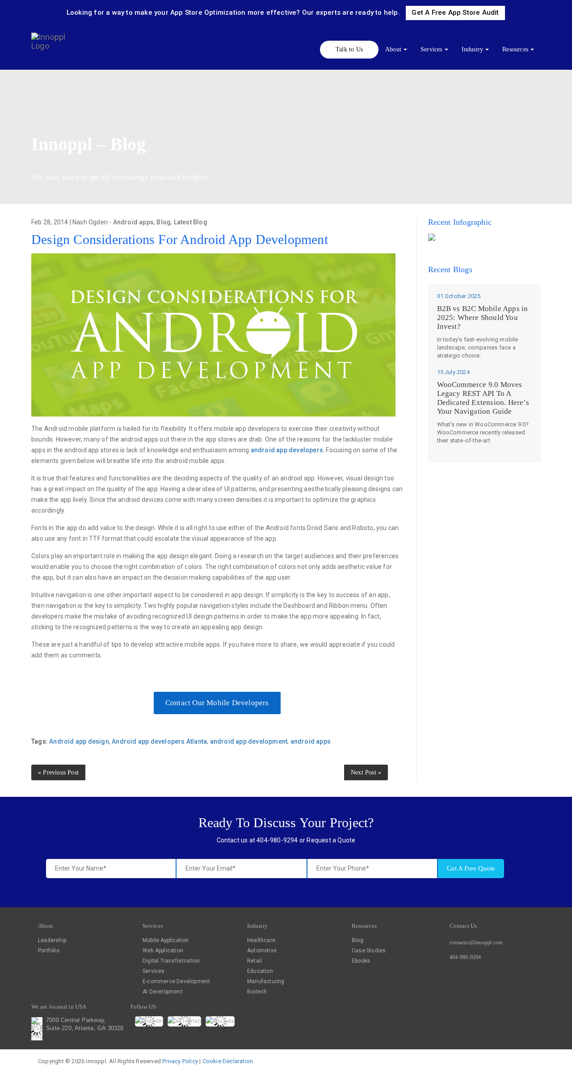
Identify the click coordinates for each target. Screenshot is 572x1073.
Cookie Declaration (227, 1061)
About (393, 49)
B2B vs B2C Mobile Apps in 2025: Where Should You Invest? (482, 317)
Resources (515, 49)
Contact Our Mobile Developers (217, 703)
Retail (254, 961)
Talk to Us (349, 49)
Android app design (79, 741)
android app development (249, 741)
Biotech (257, 992)
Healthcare (261, 940)
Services (431, 49)
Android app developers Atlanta (159, 741)
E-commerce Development (176, 981)
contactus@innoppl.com (476, 942)
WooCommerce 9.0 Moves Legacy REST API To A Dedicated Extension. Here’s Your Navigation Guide (483, 398)
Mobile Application (166, 940)
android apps (310, 741)
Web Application (163, 950)
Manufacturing (266, 981)
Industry (473, 49)
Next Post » (366, 772)
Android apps (133, 222)
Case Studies (369, 950)
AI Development (163, 992)
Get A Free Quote (471, 868)
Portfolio (48, 950)
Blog (163, 222)
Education (260, 971)
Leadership (52, 940)
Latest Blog (190, 222)
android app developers (287, 450)
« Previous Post (58, 772)
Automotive (262, 950)
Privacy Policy (180, 1061)
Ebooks (361, 961)
